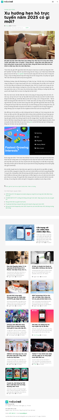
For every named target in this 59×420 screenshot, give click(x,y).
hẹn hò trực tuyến (17, 186)
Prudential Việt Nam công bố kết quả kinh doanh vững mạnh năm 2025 (25, 204)
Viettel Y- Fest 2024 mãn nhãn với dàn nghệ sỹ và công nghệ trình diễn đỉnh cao (42, 355)
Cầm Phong (36, 335)
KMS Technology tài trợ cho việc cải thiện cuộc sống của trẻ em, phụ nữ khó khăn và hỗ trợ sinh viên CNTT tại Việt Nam (42, 297)
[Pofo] (7, 2)
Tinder (29, 186)
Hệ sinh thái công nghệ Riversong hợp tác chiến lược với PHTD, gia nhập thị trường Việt (16, 297)
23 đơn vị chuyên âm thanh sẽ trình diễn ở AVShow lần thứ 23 (42, 267)
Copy (27, 27)
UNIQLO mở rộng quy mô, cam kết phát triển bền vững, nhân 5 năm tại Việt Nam (17, 355)
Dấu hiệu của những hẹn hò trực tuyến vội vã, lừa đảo (41, 325)
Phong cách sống (9, 9)
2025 (7, 186)
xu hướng (33, 186)
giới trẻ (10, 186)
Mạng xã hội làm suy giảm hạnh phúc (16, 202)
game (30, 122)
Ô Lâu (7, 25)
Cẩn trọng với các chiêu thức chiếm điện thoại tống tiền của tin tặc (43, 230)
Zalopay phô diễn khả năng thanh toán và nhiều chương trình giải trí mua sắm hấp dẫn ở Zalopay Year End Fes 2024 (16, 326)
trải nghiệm (20, 74)
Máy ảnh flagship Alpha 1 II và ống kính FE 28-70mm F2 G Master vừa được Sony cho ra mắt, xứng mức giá (16, 268)
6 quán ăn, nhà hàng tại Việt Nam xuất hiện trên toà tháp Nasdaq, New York (16, 384)
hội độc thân (24, 186)
